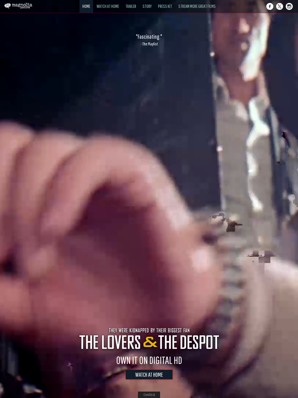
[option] (149, 39)
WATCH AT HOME (149, 374)
